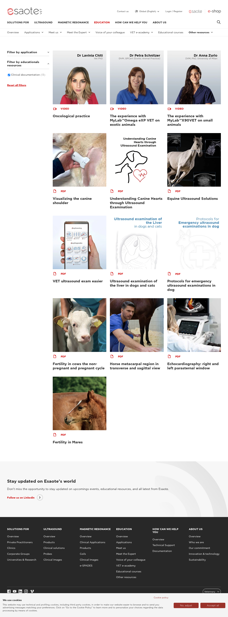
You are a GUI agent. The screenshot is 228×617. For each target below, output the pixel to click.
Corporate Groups (18, 553)
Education (102, 22)
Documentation (162, 551)
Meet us (121, 548)
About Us (159, 22)
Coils (83, 553)
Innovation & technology (204, 553)
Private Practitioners (20, 542)
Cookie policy (161, 597)
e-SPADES (86, 565)
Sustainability (197, 559)
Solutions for (18, 22)
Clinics (11, 548)
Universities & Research (21, 559)
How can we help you (131, 22)
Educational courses (170, 32)
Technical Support (163, 545)
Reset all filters (16, 85)
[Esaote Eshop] (214, 11)
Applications (124, 542)
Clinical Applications (92, 542)
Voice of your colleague (110, 32)
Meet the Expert (126, 553)
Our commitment (199, 548)
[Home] (24, 11)
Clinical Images (52, 559)
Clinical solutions (54, 548)
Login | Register (173, 11)
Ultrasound (43, 22)
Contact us (123, 11)
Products (49, 542)
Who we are (196, 542)
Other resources (126, 577)
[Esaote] (195, 11)
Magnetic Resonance (73, 22)
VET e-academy (126, 565)
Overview (13, 32)
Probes (47, 553)
